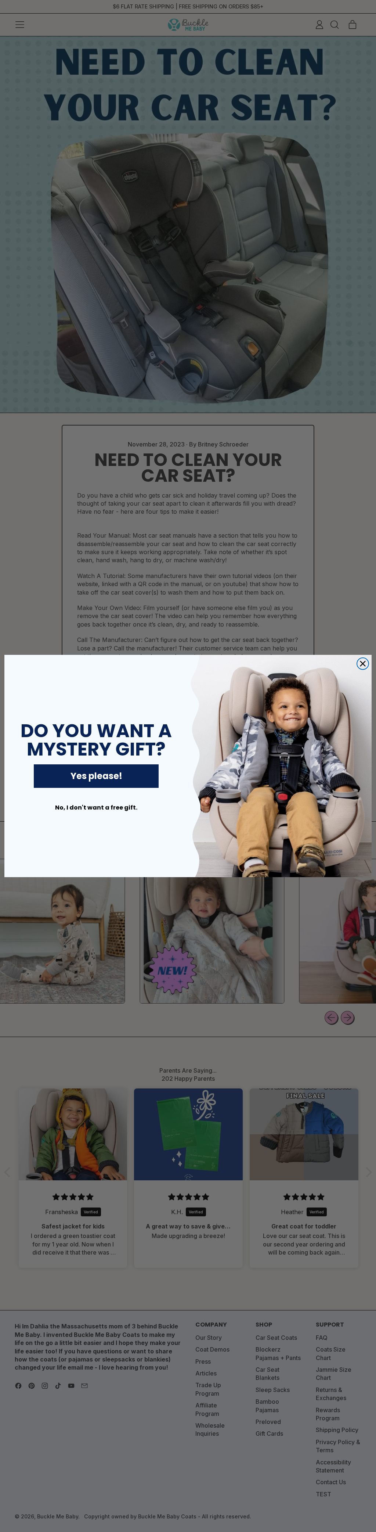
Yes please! (96, 776)
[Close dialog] (363, 664)
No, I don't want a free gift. (96, 807)
